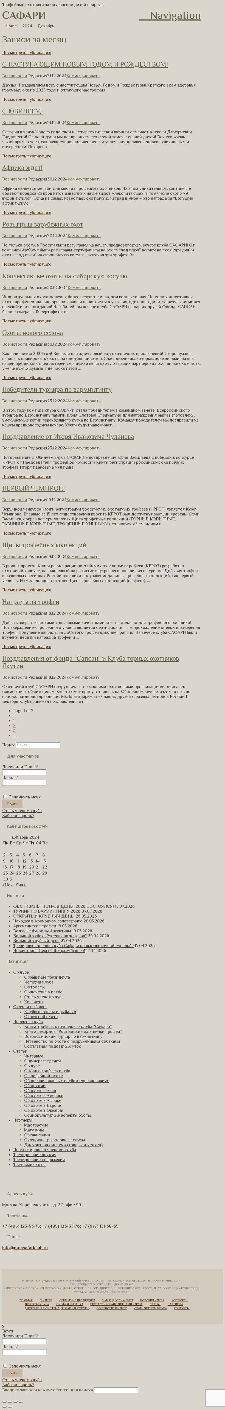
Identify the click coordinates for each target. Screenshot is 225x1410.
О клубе (21, 972)
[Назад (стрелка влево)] (4, 1407)
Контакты (33, 1001)
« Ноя (7, 884)
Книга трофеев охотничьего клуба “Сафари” (68, 1026)
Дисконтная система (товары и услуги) (63, 1144)
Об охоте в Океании (43, 1110)
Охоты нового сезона (32, 332)
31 (11, 879)
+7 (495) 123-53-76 (61, 1226)
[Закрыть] (4, 1402)
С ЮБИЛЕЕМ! (22, 111)
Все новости (14, 75)
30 (5, 879)
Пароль (10, 777)
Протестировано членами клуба (44, 1149)
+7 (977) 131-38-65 (100, 1226)
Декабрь (46, 26)
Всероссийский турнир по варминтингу (63, 1036)
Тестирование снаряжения (39, 1159)
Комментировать (83, 75)
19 (25, 867)
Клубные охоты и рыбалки (50, 1011)
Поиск (8, 745)
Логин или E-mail (20, 766)
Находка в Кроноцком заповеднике (47, 921)
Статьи (20, 1051)
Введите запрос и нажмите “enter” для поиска (47, 1390)
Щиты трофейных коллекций (44, 545)
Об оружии (35, 1085)
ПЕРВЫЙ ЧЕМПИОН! (33, 488)
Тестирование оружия (34, 1154)
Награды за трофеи (30, 601)
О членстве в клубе (43, 992)
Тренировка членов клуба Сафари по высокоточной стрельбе (73, 945)
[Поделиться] (10, 1402)
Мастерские (36, 1125)
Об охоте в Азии (40, 1090)
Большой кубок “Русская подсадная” (50, 935)
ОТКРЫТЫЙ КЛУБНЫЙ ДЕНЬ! (44, 916)
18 (18, 867)
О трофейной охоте (43, 1075)
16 (5, 867)
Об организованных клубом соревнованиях (66, 1080)
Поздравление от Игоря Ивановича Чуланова (68, 436)
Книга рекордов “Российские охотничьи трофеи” (73, 1031)
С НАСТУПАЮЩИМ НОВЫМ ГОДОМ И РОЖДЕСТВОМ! (85, 64)
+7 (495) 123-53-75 (21, 1226)
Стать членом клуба (22, 810)
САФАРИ (24, 15)
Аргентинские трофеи (34, 926)
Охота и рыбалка (30, 1006)
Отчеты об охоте (41, 1016)
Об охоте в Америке (43, 1095)
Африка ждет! (22, 167)
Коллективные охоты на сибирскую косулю (64, 276)
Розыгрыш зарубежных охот (42, 224)
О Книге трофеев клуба (47, 1070)
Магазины (34, 1130)
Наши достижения (117, 1300)
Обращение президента (47, 977)
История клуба (39, 982)
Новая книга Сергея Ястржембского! (49, 950)
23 (5, 873)
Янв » (21, 884)
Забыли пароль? (18, 815)
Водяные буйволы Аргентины (42, 930)
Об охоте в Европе (42, 1105)
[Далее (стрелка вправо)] (10, 1407)
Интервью (33, 1056)
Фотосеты (34, 987)
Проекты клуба (28, 1021)
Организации (37, 1135)
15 (44, 861)
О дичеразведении (42, 1061)
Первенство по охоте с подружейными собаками (72, 1041)
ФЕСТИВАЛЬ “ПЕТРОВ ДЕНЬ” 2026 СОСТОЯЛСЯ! (63, 906)
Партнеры (22, 1120)
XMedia (46, 1280)
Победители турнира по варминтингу (57, 389)
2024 (27, 26)
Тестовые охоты (29, 1164)
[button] (170, 15)
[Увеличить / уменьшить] (21, 1402)
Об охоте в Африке (42, 1100)
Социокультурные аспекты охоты (57, 1115)
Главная (26, 1300)
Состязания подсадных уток (52, 1046)
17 (11, 867)
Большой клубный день (36, 940)
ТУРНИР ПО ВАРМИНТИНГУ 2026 (46, 911)
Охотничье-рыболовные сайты (54, 1139)
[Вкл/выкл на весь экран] (15, 1402)
